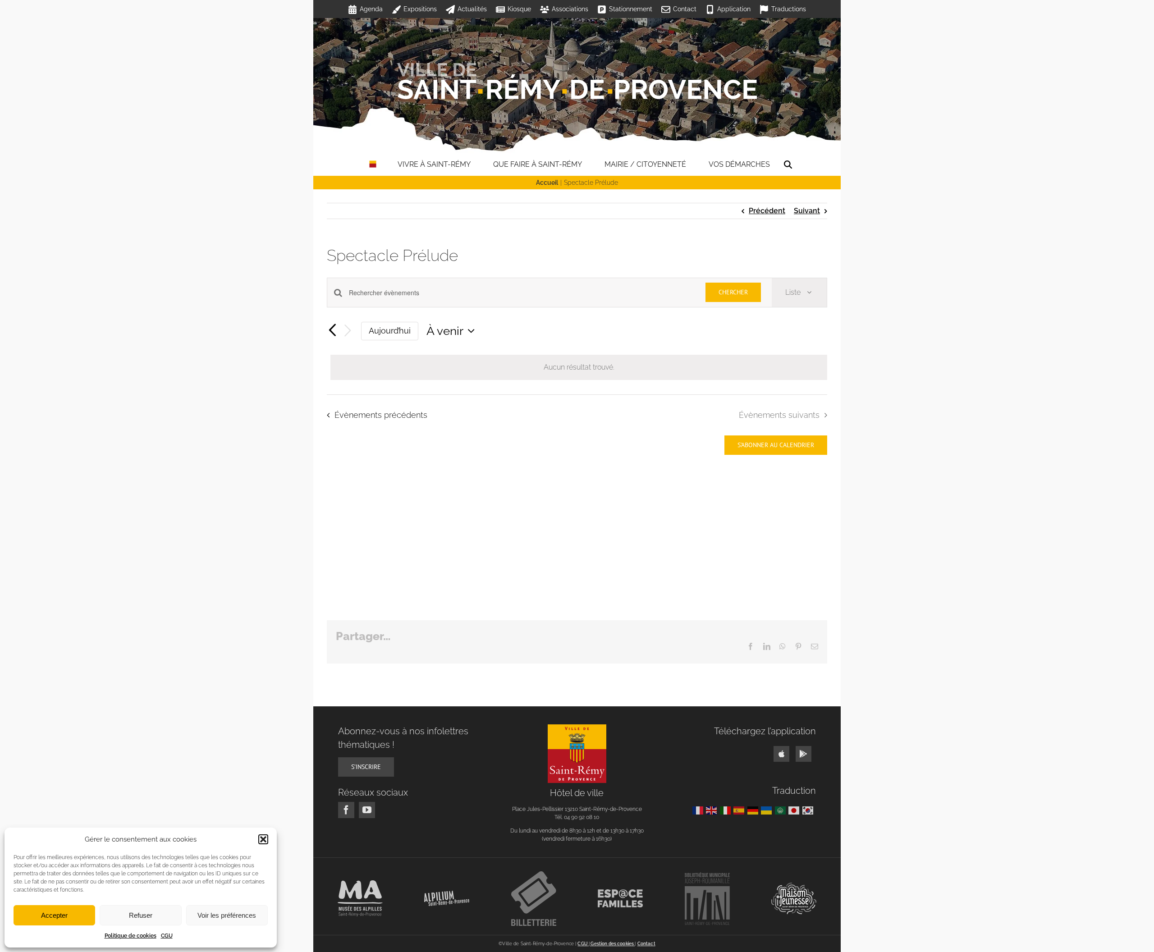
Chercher (733, 292)
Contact (684, 9)
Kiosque (519, 9)
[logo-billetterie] (533, 874)
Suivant (807, 210)
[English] (713, 810)
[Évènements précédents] (332, 330)
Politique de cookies (130, 936)
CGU (167, 936)
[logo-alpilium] (446, 894)
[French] (699, 810)
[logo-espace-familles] (620, 892)
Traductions (788, 9)
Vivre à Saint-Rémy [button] (434, 164)
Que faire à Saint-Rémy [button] (537, 164)
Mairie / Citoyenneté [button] (645, 164)
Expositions (420, 9)
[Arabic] (782, 810)
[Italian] (727, 810)
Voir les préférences (226, 915)
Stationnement (630, 9)
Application (734, 9)
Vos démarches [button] (739, 164)
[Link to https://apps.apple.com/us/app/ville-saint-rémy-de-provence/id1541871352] (781, 754)
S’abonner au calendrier (775, 445)
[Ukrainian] (768, 810)
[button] (263, 839)
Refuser (140, 915)
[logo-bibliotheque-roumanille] (707, 875)
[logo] (577, 727)
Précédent (767, 210)
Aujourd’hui (390, 330)
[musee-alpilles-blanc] (360, 883)
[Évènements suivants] (347, 331)
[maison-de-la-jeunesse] (793, 886)
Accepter (54, 915)
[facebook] (346, 810)
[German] (754, 810)
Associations (570, 9)
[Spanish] (740, 810)
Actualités (472, 9)
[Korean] (809, 810)
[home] (372, 164)
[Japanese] (795, 810)
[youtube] (367, 810)
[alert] (578, 367)
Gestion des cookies (612, 943)
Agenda (371, 9)
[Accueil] (577, 81)
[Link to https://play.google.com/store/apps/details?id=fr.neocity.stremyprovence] (803, 754)
